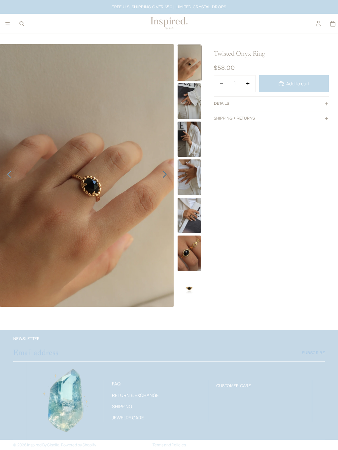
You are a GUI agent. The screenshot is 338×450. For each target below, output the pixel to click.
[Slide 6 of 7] (189, 253)
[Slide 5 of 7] (189, 215)
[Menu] (7, 23)
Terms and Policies (169, 445)
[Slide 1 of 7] (189, 63)
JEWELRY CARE (128, 417)
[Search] (22, 23)
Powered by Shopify (78, 445)
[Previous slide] (7, 175)
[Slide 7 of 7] (189, 288)
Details (221, 103)
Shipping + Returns (234, 118)
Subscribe (313, 352)
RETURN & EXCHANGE (135, 395)
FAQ (116, 383)
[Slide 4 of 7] (189, 177)
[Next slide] (166, 175)
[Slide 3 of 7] (189, 139)
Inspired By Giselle (43, 445)
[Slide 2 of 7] (189, 101)
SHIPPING (122, 406)
